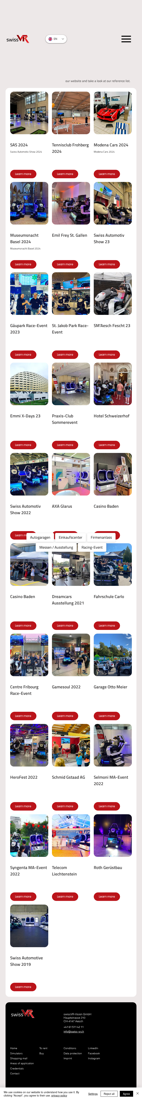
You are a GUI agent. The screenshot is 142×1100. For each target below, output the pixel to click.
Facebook (94, 1053)
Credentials (17, 1068)
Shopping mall (18, 1058)
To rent (43, 1048)
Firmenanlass (101, 537)
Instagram (94, 1058)
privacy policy (59, 1095)
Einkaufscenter (70, 537)
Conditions (70, 1048)
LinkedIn (93, 1048)
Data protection (73, 1053)
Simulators (16, 1053)
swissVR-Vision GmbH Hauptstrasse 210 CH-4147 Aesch (77, 1017)
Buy (41, 1053)
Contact (14, 1073)
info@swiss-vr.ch (74, 1031)
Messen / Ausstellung (56, 547)
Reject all (109, 1094)
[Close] (137, 1093)
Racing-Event (92, 547)
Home (14, 1048)
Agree (126, 1094)
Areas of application (22, 1063)
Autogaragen (40, 537)
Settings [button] (93, 1094)
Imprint (68, 1058)
